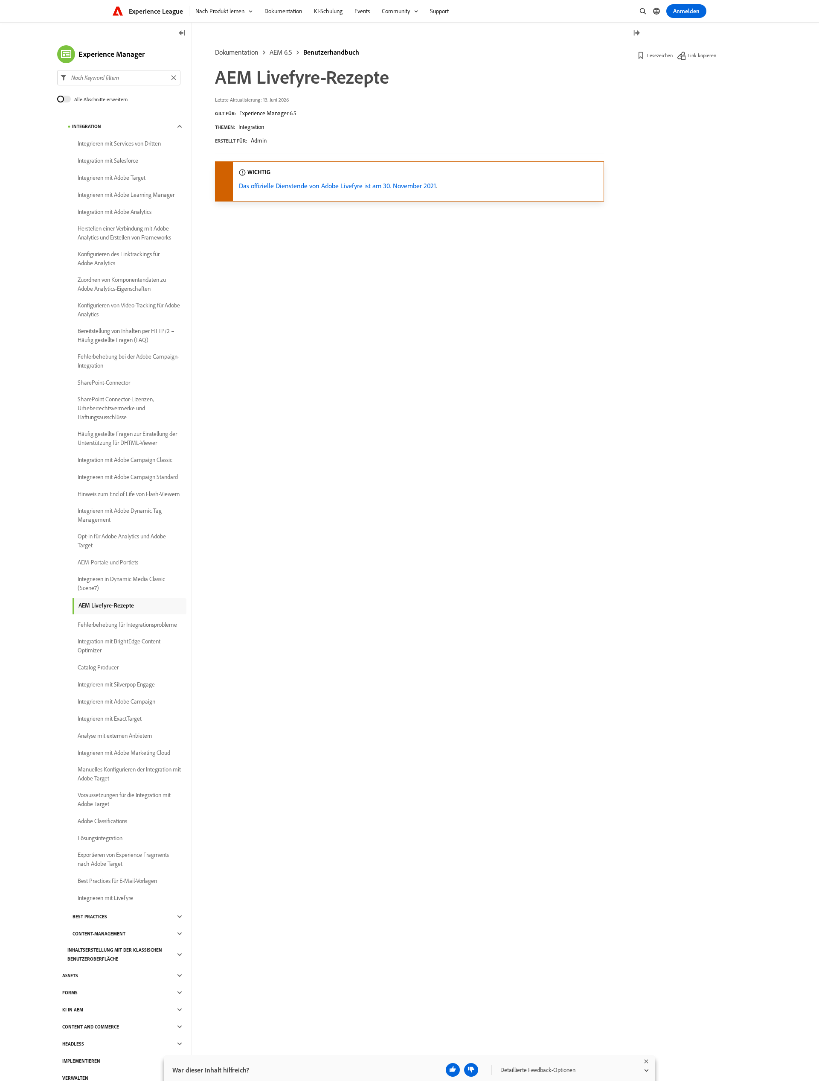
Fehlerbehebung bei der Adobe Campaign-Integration (128, 361)
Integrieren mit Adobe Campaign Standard (128, 477)
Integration (251, 127)
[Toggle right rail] (636, 33)
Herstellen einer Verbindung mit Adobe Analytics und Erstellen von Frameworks (124, 233)
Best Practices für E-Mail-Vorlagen (117, 881)
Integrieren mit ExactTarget (110, 718)
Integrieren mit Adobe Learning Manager (126, 195)
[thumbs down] (471, 1070)
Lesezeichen (660, 55)
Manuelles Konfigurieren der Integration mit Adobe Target (129, 773)
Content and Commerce (90, 1027)
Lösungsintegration (100, 838)
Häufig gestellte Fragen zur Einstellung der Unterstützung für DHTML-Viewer (127, 438)
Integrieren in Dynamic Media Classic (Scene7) (121, 583)
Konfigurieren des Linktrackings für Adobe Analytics (119, 258)
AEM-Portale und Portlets (108, 562)
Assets (70, 976)
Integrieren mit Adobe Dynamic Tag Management (120, 515)
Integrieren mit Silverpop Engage (116, 684)
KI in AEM (72, 1010)
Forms (70, 993)
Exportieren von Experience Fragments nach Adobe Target (123, 859)
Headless (73, 1044)
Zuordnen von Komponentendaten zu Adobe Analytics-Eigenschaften (122, 284)
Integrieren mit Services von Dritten (119, 143)
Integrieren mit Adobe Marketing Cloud (124, 753)
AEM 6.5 (281, 52)
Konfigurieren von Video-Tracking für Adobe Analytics (129, 309)
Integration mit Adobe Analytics (114, 212)
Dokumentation (236, 52)
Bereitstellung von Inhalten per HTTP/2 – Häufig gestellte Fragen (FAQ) (126, 335)
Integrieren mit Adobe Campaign (116, 701)
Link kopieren (702, 55)
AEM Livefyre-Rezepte (106, 605)
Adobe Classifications (102, 821)
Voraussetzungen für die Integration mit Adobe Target (124, 799)
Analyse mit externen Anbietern (115, 735)
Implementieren (81, 1061)
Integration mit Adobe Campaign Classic (125, 460)
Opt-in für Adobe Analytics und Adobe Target (122, 540)
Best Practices (90, 917)
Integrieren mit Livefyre (105, 898)
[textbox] (118, 77)
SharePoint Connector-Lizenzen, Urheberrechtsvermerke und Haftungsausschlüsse (116, 408)
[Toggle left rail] (182, 33)
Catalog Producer (98, 667)
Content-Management (99, 934)
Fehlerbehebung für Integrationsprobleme (127, 624)
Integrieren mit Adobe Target (111, 177)
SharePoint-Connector (104, 382)
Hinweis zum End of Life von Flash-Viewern (129, 494)
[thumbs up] (453, 1070)
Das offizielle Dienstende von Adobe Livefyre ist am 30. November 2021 (337, 185)
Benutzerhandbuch (331, 52)
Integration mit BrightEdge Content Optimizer (119, 645)
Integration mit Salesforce (108, 160)
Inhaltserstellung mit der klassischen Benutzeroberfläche (114, 954)
